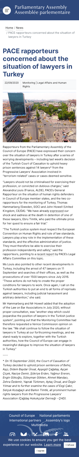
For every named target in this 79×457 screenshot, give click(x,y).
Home (9, 27)
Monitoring (29, 82)
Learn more (52, 445)
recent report (45, 254)
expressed (57, 211)
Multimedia (39, 425)
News (19, 27)
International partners (25, 420)
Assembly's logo (58, 420)
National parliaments (55, 415)
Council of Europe (22, 415)
